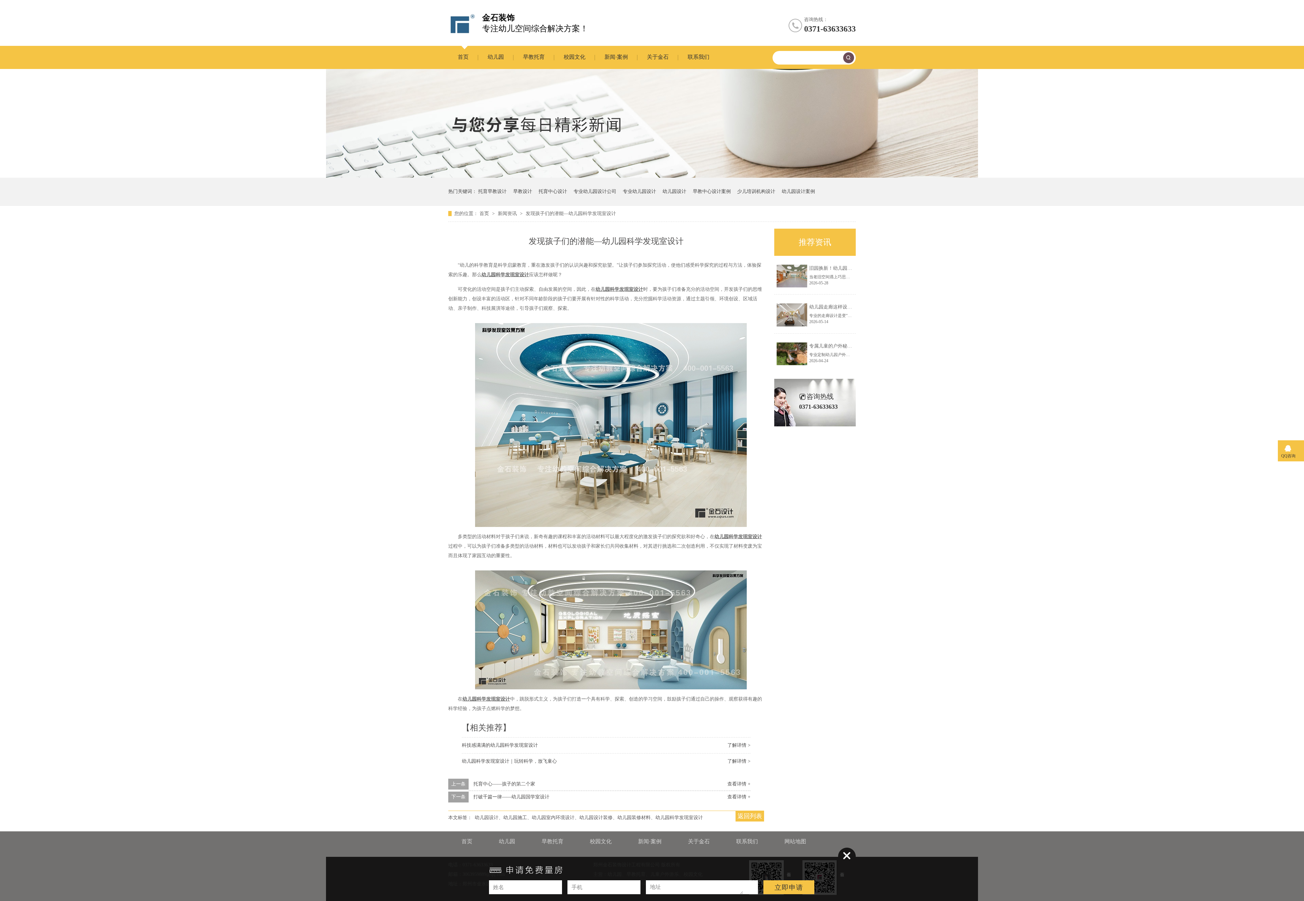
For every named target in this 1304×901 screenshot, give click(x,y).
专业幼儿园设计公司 (595, 191)
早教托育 (534, 57)
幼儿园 (496, 57)
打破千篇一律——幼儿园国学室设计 (511, 796)
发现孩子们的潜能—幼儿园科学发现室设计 (571, 213)
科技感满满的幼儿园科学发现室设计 (500, 745)
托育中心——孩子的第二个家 (504, 784)
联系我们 (698, 57)
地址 (655, 887)
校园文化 (574, 57)
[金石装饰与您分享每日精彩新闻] (652, 176)
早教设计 (522, 191)
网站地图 (795, 841)
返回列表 (750, 816)
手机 (577, 887)
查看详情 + (738, 784)
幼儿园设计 (674, 191)
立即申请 (789, 887)
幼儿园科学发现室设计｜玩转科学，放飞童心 (509, 761)
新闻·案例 (616, 57)
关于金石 (658, 57)
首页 (463, 57)
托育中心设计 (553, 191)
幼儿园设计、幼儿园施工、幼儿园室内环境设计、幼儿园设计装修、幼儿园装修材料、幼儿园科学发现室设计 (589, 817)
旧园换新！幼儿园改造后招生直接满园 (849, 268)
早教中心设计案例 (712, 191)
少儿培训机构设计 (756, 191)
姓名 (498, 887)
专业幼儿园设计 (639, 191)
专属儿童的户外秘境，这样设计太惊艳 (849, 346)
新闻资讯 (508, 213)
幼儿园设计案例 (798, 191)
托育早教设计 (492, 191)
